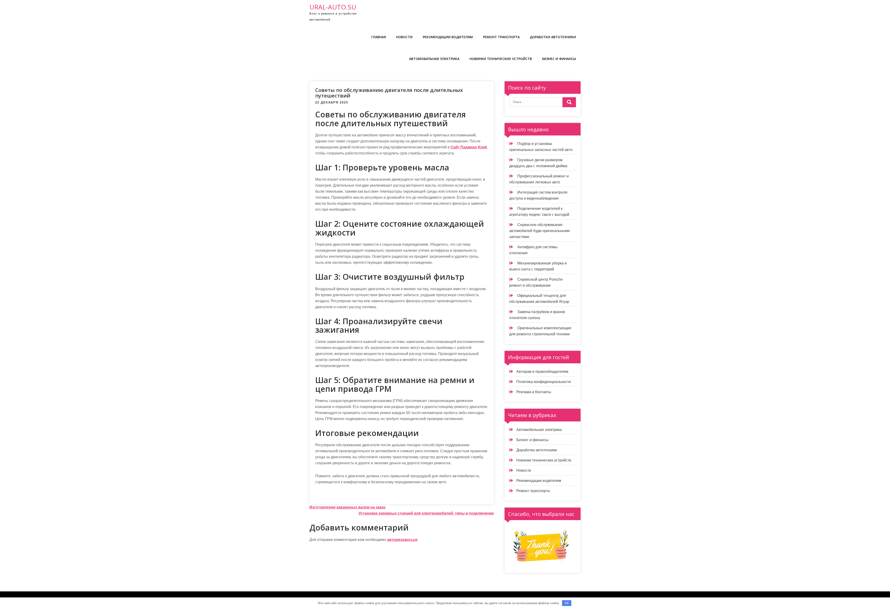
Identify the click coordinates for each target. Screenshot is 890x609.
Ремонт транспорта (501, 37)
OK (567, 603)
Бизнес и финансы (559, 59)
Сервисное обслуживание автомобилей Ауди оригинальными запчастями (539, 231)
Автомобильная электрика (434, 59)
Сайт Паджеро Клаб (469, 147)
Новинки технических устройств (501, 59)
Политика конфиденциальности (543, 382)
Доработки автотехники (553, 37)
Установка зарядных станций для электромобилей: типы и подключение (426, 513)
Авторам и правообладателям (542, 372)
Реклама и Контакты (533, 392)
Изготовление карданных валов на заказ (347, 507)
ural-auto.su (332, 7)
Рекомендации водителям (448, 37)
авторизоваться (402, 540)
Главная (378, 37)
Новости (404, 37)
